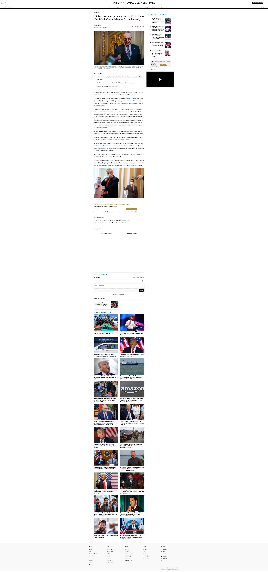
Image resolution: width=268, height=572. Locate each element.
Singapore (145, 553)
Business (135, 7)
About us (127, 549)
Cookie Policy (128, 558)
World (113, 7)
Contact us (127, 551)
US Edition (263, 7)
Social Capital (110, 551)
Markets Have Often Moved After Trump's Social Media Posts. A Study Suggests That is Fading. (106, 377)
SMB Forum (109, 553)
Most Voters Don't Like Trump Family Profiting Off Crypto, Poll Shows (157, 44)
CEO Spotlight (110, 560)
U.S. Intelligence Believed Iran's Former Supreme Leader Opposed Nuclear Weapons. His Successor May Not (106, 514)
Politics (118, 7)
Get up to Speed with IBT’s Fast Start (162, 61)
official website (102, 148)
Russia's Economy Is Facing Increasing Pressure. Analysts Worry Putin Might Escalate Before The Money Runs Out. (104, 423)
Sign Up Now (164, 64)
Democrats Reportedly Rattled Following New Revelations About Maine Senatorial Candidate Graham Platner (132, 469)
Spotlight (109, 556)
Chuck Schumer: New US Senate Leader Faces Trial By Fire (110, 223)
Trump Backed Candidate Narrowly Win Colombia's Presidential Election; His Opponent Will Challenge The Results (130, 514)
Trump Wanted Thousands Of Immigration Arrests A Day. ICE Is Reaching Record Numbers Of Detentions (131, 446)
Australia (144, 549)
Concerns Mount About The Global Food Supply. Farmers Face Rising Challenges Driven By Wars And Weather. (131, 377)
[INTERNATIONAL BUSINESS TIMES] (134, 3)
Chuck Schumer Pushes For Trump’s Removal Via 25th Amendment (113, 220)
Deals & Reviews (160, 7)
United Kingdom (146, 556)
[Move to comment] (143, 26)
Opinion (153, 7)
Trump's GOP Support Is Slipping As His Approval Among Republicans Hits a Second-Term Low (132, 423)
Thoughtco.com (101, 127)
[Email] (140, 26)
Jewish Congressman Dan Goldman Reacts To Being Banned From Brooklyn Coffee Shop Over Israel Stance (132, 491)
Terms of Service (126, 211)
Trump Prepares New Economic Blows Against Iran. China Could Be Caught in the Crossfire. (105, 446)
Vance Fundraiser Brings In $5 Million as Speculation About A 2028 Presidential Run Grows (131, 333)
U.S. (109, 7)
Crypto (140, 7)
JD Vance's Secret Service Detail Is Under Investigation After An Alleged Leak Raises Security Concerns (131, 537)
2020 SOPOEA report (137, 133)
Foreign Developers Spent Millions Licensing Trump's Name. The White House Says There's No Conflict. (105, 491)
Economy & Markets (126, 7)
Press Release (110, 558)
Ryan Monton (98, 25)
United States (145, 558)
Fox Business (121, 139)
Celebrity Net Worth (131, 98)
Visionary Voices (110, 549)
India (144, 551)
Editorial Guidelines (132, 233)
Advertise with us (128, 560)
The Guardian (133, 165)
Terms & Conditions (129, 553)
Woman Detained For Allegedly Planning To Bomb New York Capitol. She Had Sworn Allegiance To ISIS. (105, 400)
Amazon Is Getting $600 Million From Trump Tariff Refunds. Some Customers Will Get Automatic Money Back (131, 400)
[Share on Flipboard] (135, 26)
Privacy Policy (134, 211)
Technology (146, 7)
